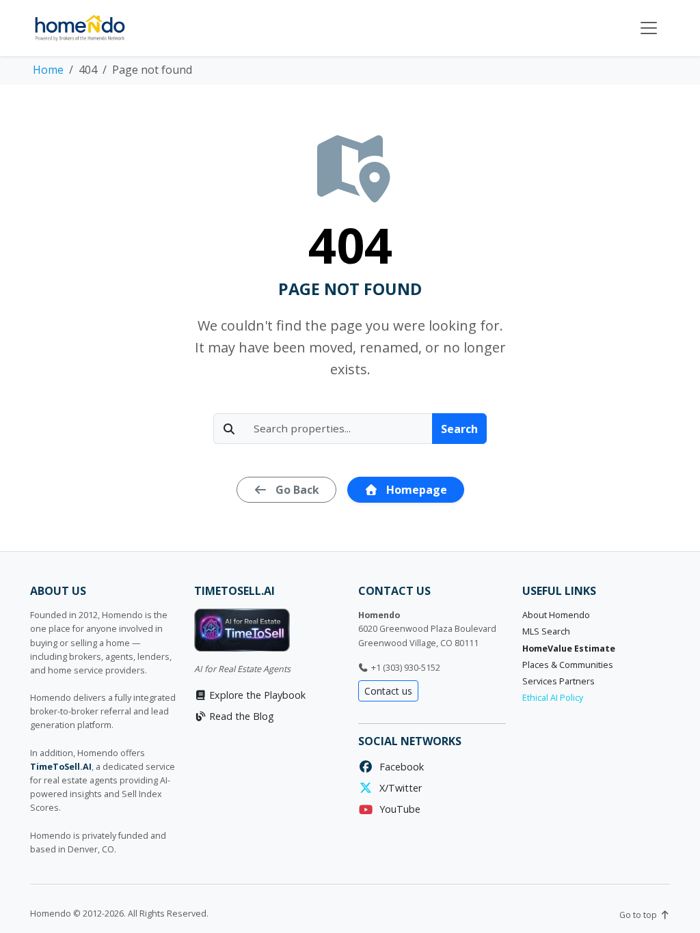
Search (459, 428)
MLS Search (546, 631)
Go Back (296, 489)
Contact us (388, 690)
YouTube (397, 809)
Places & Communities (567, 665)
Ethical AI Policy (552, 698)
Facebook (399, 766)
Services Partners (558, 681)
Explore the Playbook (256, 694)
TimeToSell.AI (61, 766)
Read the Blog (240, 716)
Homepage (415, 489)
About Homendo (556, 615)
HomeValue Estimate (568, 648)
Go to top (639, 915)
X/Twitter (398, 787)
